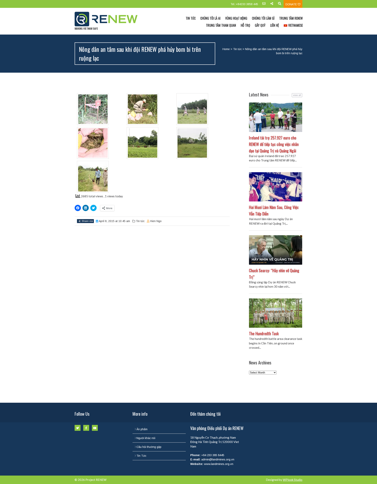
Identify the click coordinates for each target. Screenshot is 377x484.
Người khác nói (145, 438)
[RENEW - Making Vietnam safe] (109, 19)
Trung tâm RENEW (291, 18)
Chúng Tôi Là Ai (210, 18)
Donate (291, 4)
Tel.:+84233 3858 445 (244, 4)
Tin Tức (191, 18)
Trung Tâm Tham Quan (221, 25)
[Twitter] (78, 428)
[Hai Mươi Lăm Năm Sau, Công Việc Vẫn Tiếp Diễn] (275, 187)
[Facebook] (86, 428)
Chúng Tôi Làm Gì (263, 18)
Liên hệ (274, 25)
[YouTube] (95, 428)
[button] (102, 109)
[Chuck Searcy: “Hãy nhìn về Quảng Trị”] (275, 250)
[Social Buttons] (272, 5)
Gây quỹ (260, 25)
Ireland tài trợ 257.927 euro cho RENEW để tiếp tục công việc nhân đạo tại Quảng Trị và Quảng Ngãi (274, 144)
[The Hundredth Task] (275, 313)
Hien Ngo (156, 221)
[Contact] (264, 5)
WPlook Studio (292, 479)
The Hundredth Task (264, 333)
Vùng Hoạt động (236, 18)
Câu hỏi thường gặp (148, 446)
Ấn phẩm (141, 429)
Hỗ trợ (245, 25)
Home (226, 49)
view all (297, 95)
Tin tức (237, 49)
